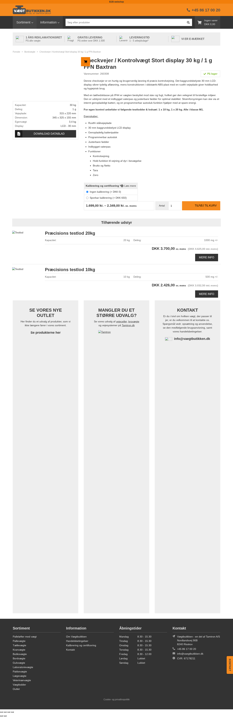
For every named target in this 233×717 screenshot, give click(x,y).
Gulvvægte (19, 662)
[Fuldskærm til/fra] (5, 712)
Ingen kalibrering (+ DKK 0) (105, 191)
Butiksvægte (20, 654)
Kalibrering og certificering (81, 645)
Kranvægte (19, 649)
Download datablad (49, 133)
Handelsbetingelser (77, 640)
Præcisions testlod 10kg (70, 269)
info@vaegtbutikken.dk (192, 339)
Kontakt (70, 649)
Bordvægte (29, 52)
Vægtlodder (19, 684)
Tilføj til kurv (206, 205)
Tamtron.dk (128, 325)
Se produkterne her (46, 332)
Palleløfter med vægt (25, 636)
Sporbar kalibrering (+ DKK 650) (108, 197)
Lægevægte (19, 675)
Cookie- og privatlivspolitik (117, 699)
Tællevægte (19, 645)
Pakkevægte (20, 671)
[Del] (8, 712)
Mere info (206, 257)
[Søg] (188, 22)
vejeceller (121, 321)
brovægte (133, 321)
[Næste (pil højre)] (5, 715)
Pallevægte (19, 640)
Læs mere (130, 185)
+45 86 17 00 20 (186, 649)
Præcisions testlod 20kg (70, 233)
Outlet (16, 689)
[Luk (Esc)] (12, 712)
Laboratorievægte (23, 667)
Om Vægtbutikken (76, 636)
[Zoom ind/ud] (1, 712)
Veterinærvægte (22, 680)
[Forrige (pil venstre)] (1, 715)
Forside (16, 52)
